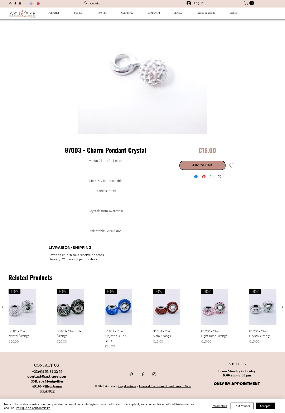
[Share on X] (219, 176)
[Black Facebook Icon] (15, 3)
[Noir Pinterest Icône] (10, 3)
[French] (31, 3)
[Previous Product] (2, 306)
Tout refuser (242, 406)
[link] (249, 3)
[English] (38, 3)
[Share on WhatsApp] (211, 176)
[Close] (279, 406)
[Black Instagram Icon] (20, 3)
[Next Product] (282, 306)
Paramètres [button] (219, 406)
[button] (79, 14)
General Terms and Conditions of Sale (165, 386)
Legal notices (127, 386)
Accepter (265, 406)
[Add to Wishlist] (231, 165)
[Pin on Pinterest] (203, 176)
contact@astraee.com (47, 376)
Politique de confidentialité (33, 408)
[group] (142, 319)
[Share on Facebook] (195, 176)
